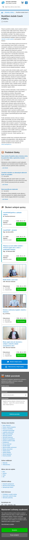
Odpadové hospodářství (9, 439)
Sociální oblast (6, 445)
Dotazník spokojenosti (8, 484)
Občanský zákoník (7, 435)
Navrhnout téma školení (9, 485)
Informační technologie (8, 430)
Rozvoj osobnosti (7, 444)
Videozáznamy (6, 464)
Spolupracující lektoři (8, 487)
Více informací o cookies (7, 524)
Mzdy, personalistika (8, 434)
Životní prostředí (7, 456)
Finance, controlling (7, 429)
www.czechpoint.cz (6, 144)
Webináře (5, 463)
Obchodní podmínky (8, 497)
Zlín (3, 476)
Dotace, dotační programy (9, 427)
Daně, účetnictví (7, 425)
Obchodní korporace (8, 437)
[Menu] (26, 3)
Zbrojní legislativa (7, 454)
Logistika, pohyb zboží (8, 432)
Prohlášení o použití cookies (10, 494)
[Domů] (2, 12)
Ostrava (4, 473)
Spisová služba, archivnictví (10, 447)
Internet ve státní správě (7, 39)
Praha (4, 475)
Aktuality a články (9, 12)
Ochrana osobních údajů (9, 440)
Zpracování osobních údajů (9, 496)
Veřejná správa (6, 450)
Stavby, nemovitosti (7, 449)
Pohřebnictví (6, 442)
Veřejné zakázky (7, 452)
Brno (4, 471)
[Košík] (22, 3)
